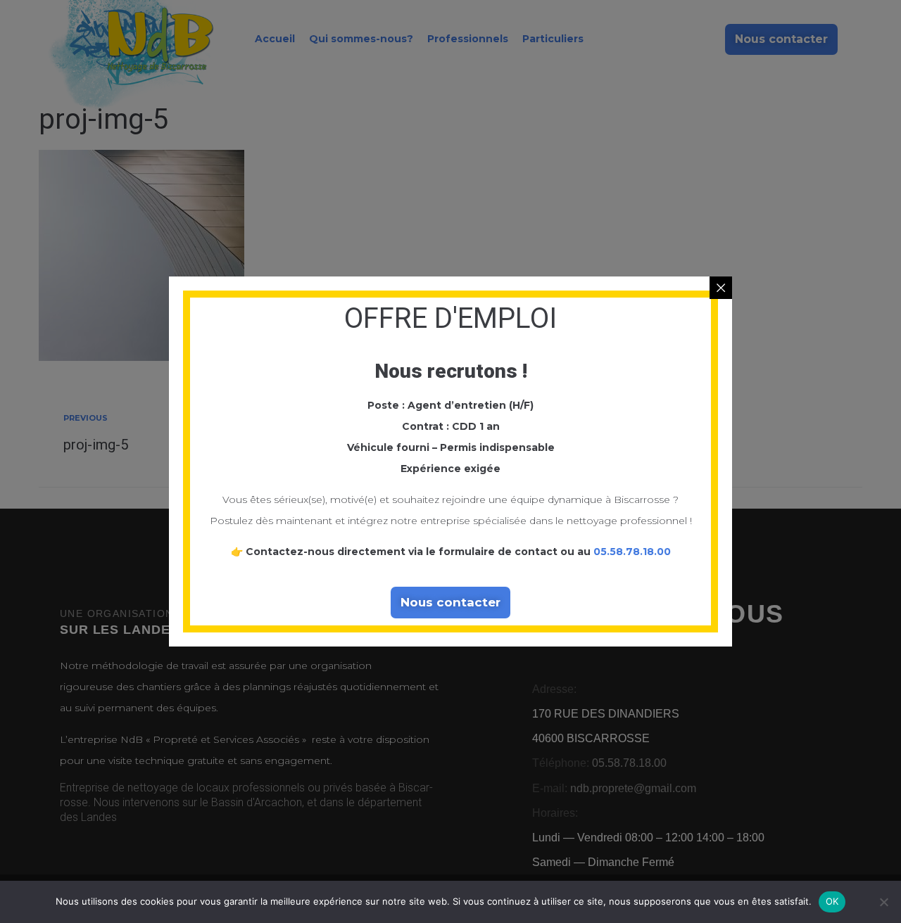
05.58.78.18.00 (632, 551)
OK (832, 901)
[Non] (883, 902)
